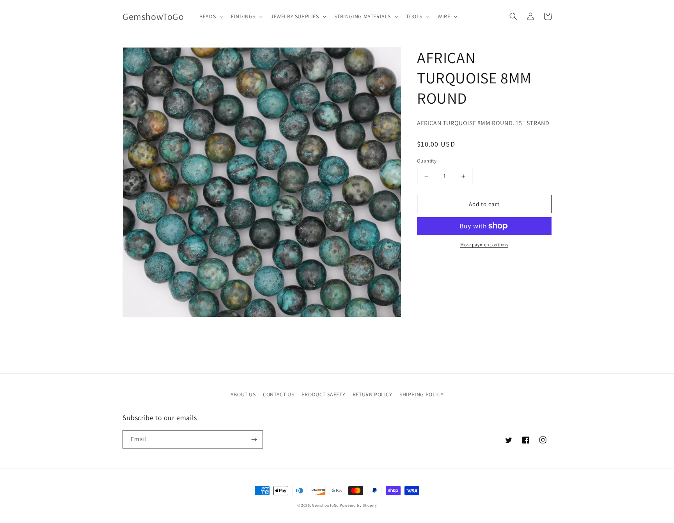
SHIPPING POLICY (421, 394)
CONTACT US (278, 394)
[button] (210, 16)
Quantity (426, 160)
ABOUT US (243, 394)
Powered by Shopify (358, 505)
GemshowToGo (325, 505)
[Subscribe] (254, 439)
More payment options (484, 244)
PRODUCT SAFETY (323, 394)
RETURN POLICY (372, 394)
